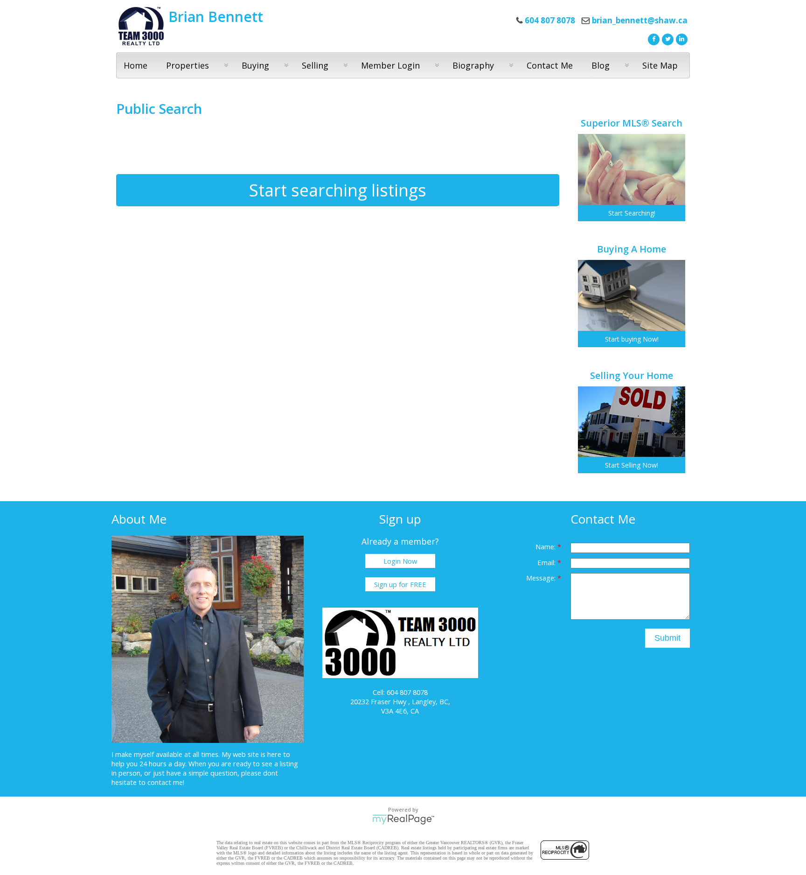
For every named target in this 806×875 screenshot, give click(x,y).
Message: (541, 577)
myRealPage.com (403, 819)
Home (135, 65)
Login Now (400, 561)
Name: (546, 546)
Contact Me (550, 65)
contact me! (165, 782)
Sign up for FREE (400, 584)
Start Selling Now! (631, 465)
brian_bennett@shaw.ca (640, 20)
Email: (547, 562)
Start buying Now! (632, 339)
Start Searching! (631, 213)
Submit (667, 638)
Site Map (660, 65)
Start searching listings (337, 190)
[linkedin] (681, 38)
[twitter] (667, 38)
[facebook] (653, 38)
